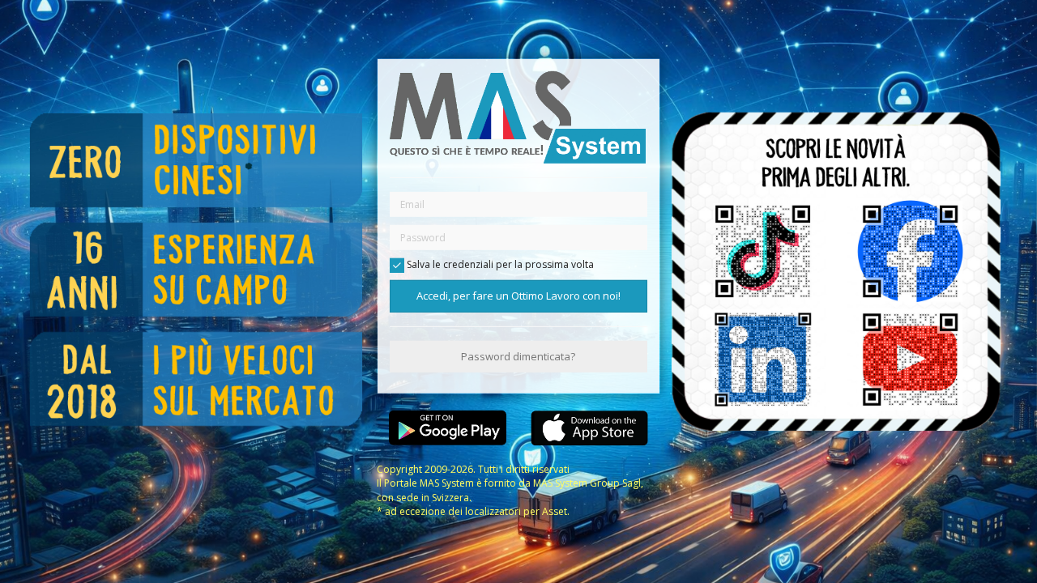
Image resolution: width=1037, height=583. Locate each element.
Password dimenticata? (518, 356)
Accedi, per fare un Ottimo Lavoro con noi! (518, 295)
